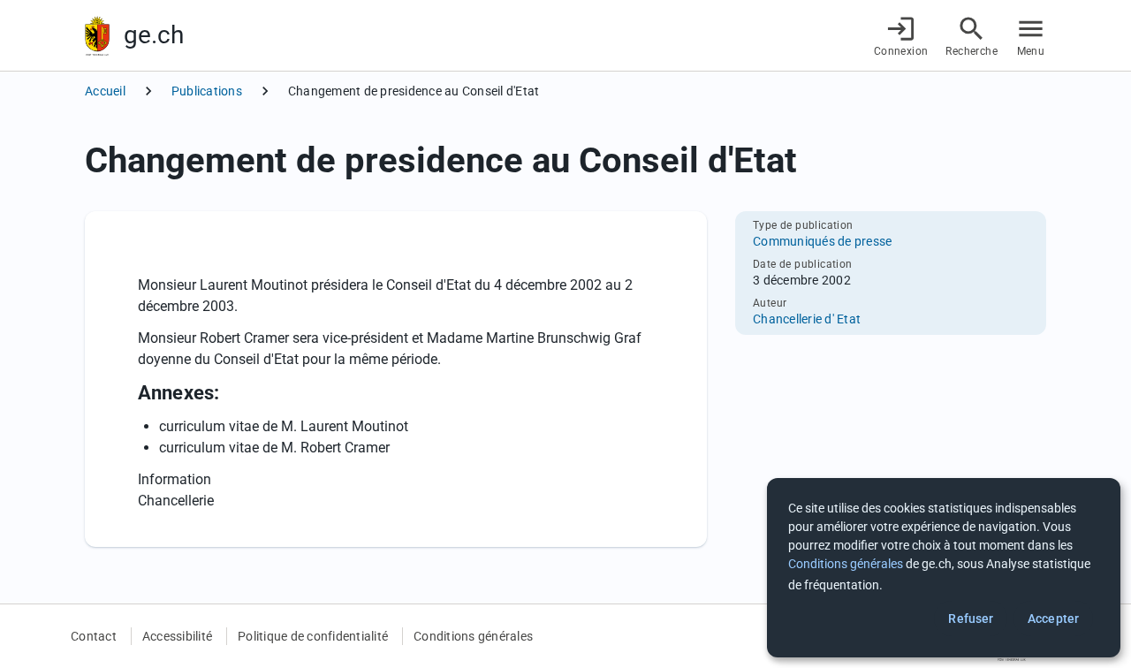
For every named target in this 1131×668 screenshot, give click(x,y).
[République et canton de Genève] (97, 36)
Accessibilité (177, 636)
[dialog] (943, 567)
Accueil (105, 91)
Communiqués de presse (822, 241)
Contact (94, 636)
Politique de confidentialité (313, 636)
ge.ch (154, 34)
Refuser (970, 618)
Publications (206, 91)
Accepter (1053, 618)
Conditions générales (473, 636)
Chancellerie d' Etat (807, 319)
